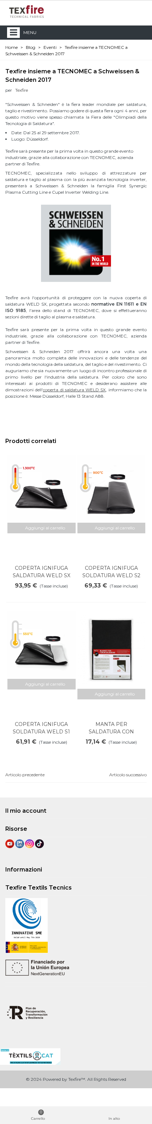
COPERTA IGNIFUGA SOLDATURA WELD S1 (41, 728)
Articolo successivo (128, 774)
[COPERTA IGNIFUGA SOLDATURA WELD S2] (111, 489)
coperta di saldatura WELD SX (74, 389)
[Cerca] (126, 11)
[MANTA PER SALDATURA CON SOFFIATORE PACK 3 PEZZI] (111, 650)
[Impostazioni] (140, 11)
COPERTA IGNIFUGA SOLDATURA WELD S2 (111, 572)
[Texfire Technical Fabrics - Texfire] (26, 11)
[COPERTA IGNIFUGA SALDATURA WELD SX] (41, 489)
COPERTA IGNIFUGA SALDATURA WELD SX (41, 572)
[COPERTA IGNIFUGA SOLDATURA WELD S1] (41, 645)
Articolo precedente (25, 774)
